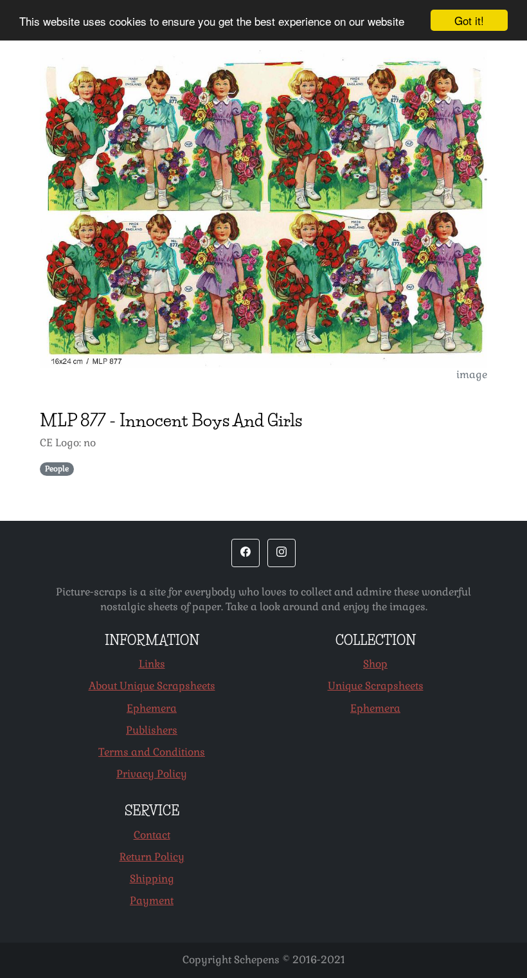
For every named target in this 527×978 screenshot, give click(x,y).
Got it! (469, 20)
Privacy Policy (151, 774)
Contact (152, 835)
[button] (245, 553)
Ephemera (152, 708)
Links (152, 664)
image (471, 374)
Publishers (151, 730)
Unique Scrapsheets (376, 686)
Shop (375, 664)
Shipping (152, 878)
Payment (152, 900)
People (57, 469)
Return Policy (152, 857)
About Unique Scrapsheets (152, 686)
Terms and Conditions (151, 752)
